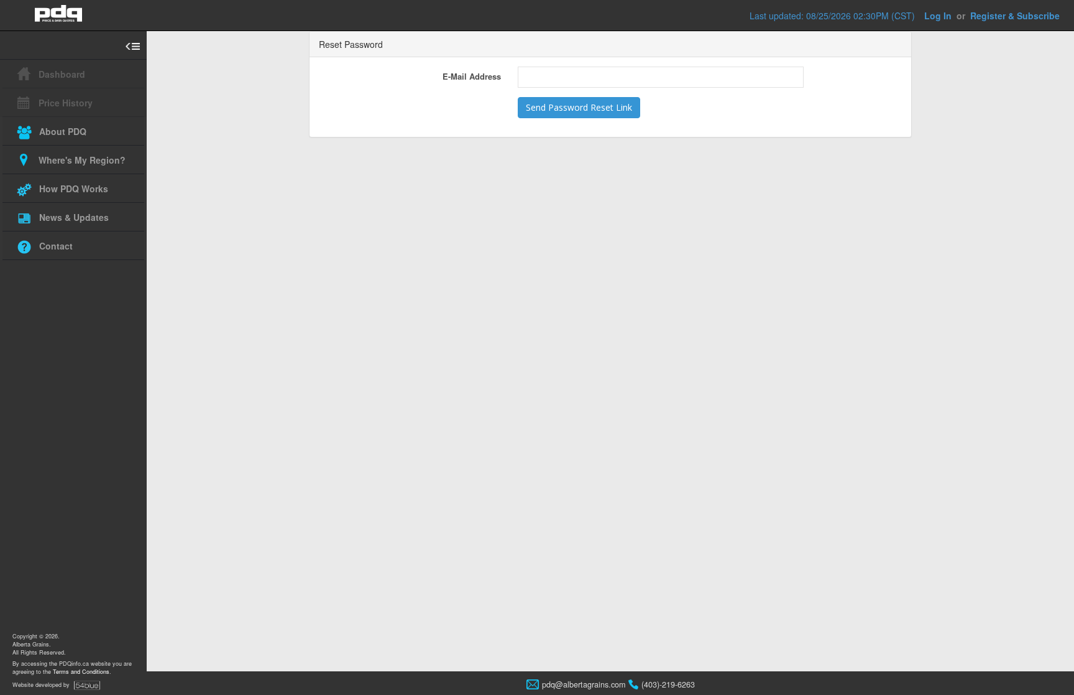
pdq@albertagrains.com (583, 684)
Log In (938, 15)
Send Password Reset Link (579, 107)
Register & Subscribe (1015, 15)
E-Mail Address (472, 76)
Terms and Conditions (81, 672)
